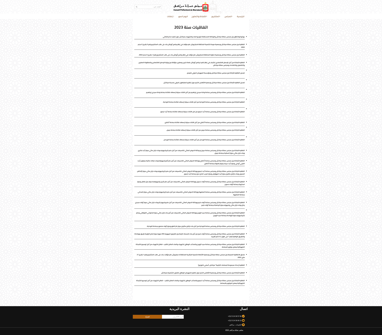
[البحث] (136, 7)
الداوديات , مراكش (235, 325)
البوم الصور (183, 16)
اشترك (147, 317)
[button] (232, 16)
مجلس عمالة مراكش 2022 (234, 330)
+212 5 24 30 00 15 (235, 320)
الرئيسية (240, 16)
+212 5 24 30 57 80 (235, 316)
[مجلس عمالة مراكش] (191, 7)
